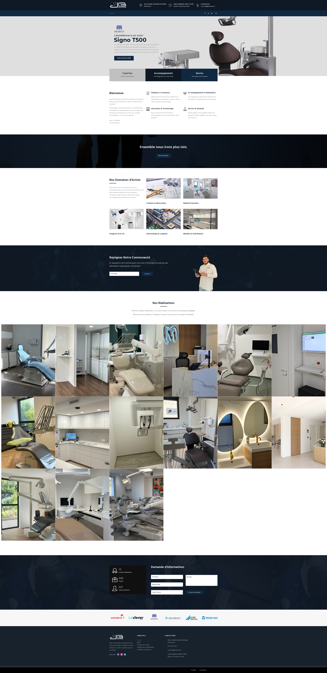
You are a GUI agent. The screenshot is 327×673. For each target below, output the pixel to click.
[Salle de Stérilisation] (82, 432)
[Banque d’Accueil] (190, 360)
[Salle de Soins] (28, 360)
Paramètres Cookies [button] (182, 670)
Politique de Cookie (143, 645)
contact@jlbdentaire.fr (208, 6)
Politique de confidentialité (145, 647)
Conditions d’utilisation (144, 650)
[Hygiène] (245, 432)
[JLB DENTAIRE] (119, 5)
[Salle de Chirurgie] (245, 360)
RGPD (139, 642)
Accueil (111, 13)
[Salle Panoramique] (136, 432)
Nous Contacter (163, 156)
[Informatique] (299, 360)
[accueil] (299, 432)
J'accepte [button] (193, 670)
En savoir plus (203, 670)
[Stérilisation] (82, 360)
